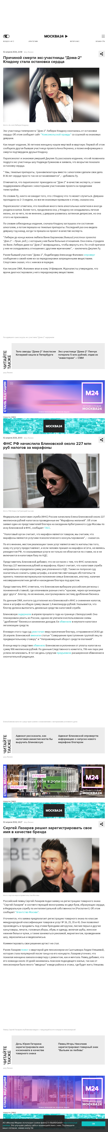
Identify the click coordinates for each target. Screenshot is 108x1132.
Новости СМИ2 (9, 417)
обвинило (39, 645)
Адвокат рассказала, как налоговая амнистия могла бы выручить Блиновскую (34, 739)
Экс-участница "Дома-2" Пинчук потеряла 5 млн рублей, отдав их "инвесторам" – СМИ (78, 355)
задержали (24, 614)
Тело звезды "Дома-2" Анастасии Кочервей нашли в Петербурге (36, 353)
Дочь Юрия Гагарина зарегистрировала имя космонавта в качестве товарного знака (30, 1048)
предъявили (64, 653)
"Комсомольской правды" (56, 134)
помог (25, 950)
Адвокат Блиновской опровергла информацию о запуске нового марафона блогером (78, 739)
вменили (36, 635)
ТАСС (47, 528)
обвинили (65, 622)
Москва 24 (54, 36)
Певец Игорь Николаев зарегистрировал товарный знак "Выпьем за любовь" (78, 1047)
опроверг (89, 255)
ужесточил (38, 632)
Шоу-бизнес (29, 52)
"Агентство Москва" (27, 912)
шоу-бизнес (8, 373)
